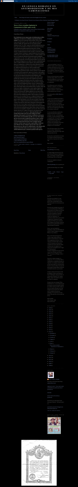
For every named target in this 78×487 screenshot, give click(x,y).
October (52, 337)
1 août (54, 171)
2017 (50, 325)
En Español (49, 38)
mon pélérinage (50, 149)
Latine (48, 44)
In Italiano (49, 41)
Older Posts (42, 150)
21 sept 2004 (51, 173)
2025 (50, 309)
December (52, 333)
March (51, 349)
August (51, 339)
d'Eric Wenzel (59, 94)
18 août (58, 171)
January (52, 353)
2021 (50, 317)
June (51, 341)
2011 (50, 359)
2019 (50, 321)
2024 (50, 311)
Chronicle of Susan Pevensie (53, 35)
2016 (50, 327)
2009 (50, 363)
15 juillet (49, 171)
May (51, 343)
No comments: (38, 144)
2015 (50, 329)
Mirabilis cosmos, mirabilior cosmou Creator (24, 29)
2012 (50, 357)
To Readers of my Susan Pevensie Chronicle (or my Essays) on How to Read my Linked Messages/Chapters (37, 20)
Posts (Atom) (22, 153)
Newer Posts (16, 150)
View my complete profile (53, 410)
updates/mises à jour (51, 383)
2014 (50, 331)
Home (16, 17)
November (52, 335)
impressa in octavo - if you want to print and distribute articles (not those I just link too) (55, 388)
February (52, 351)
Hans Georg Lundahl (54, 379)
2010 (50, 361)
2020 (50, 319)
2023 (50, 313)
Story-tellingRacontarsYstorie (50, 30)
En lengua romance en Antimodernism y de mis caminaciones (39, 8)
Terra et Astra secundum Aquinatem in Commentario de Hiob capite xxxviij (25, 26)
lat (18, 145)
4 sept (62, 171)
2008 (50, 365)
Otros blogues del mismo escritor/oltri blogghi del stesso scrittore (32, 17)
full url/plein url (54, 408)
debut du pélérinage (51, 164)
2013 (50, 355)
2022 (50, 315)
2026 (50, 307)
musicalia (49, 392)
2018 (50, 323)
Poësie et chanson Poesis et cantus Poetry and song (51, 24)
